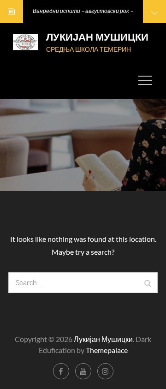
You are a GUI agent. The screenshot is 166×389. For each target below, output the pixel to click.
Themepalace (107, 350)
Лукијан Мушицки (97, 37)
